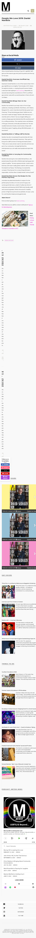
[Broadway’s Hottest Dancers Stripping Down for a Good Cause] (8, 717)
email (19, 68)
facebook (19, 60)
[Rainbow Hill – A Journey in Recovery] (8, 628)
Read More (3, 358)
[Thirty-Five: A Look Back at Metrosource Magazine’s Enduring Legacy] (8, 591)
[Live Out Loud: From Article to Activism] (8, 610)
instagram (6, 467)
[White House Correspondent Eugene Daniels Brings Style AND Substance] (8, 647)
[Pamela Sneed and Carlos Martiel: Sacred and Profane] (8, 754)
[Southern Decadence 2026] (8, 680)
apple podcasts (5, 477)
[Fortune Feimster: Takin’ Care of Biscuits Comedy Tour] (8, 772)
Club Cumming (20, 90)
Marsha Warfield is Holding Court (14, 874)
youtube (6, 473)
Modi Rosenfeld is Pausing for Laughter (16, 868)
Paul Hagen (13, 25)
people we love (9, 240)
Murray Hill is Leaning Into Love (13, 850)
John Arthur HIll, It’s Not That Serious (15, 855)
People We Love (17, 27)
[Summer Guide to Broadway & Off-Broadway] (8, 698)
